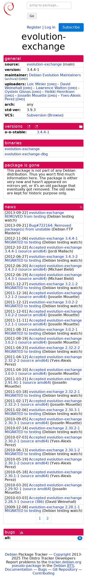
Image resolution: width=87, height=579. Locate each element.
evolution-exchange (44, 64)
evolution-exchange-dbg (26, 154)
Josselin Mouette (32, 95)
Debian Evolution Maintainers (55, 75)
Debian (11, 554)
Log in (50, 27)
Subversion (36, 115)
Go (32, 16)
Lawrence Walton (51, 88)
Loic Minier (36, 84)
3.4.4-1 (43, 132)
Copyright (62, 554)
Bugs (42, 569)
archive (11, 79)
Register (34, 27)
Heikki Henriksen (60, 92)
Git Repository (65, 569)
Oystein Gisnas (18, 92)
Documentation (18, 569)
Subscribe (71, 27)
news (10, 206)
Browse (55, 115)
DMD (23, 79)
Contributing (43, 573)
